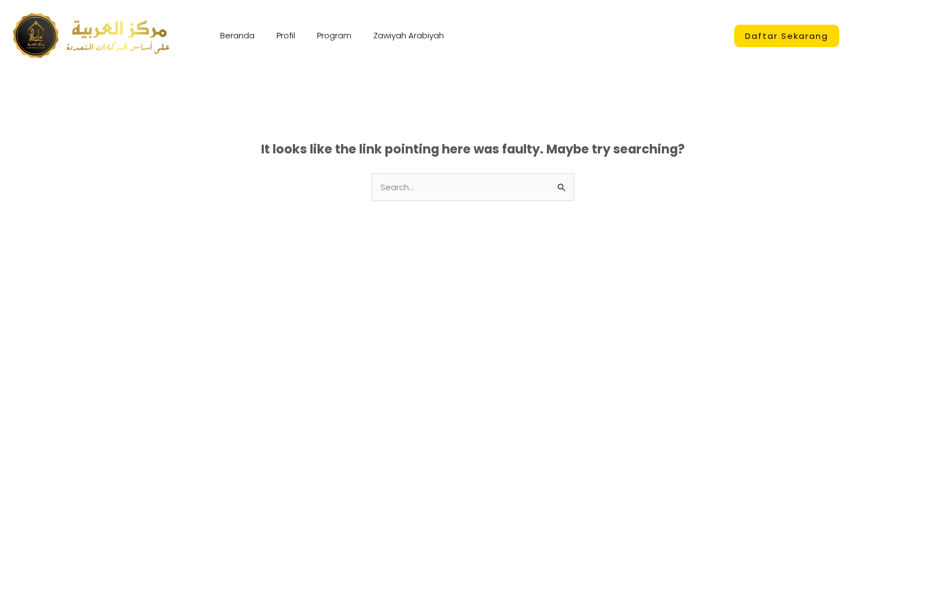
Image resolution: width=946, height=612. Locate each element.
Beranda (237, 35)
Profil (285, 35)
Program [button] (334, 35)
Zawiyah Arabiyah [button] (408, 35)
